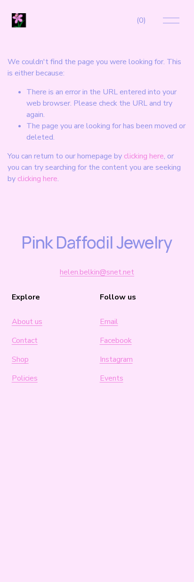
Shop (20, 359)
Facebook (116, 340)
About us (27, 321)
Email (109, 321)
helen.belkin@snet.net (97, 272)
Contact (25, 340)
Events (111, 378)
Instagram (116, 359)
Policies (25, 378)
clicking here (144, 156)
